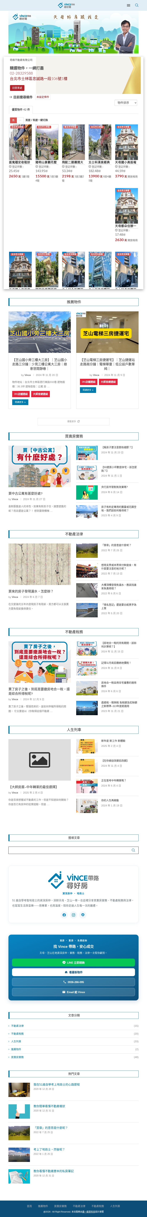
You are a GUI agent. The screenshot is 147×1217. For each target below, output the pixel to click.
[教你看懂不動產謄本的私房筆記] (19, 1176)
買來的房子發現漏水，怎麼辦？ (31, 591)
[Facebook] (64, 915)
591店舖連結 (21, 394)
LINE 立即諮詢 (76, 962)
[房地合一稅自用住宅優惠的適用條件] (87, 688)
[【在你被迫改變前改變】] (87, 766)
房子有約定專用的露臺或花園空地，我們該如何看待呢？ (118, 508)
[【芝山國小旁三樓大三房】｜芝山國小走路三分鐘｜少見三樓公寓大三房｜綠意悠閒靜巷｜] (39, 332)
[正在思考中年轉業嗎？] (87, 786)
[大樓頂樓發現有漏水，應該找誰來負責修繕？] (87, 590)
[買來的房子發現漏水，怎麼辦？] (39, 564)
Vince (28, 375)
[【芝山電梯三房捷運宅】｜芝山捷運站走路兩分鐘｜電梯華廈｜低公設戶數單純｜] (107, 332)
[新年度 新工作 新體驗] (87, 746)
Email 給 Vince (76, 992)
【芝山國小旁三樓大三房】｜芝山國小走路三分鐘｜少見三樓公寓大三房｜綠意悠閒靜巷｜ (39, 364)
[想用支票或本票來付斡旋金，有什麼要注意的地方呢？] (87, 570)
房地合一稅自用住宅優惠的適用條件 (118, 684)
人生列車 (75, 1041)
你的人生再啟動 (110, 800)
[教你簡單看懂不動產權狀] (19, 1111)
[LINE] (82, 915)
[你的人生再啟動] (87, 806)
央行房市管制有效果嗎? (114, 487)
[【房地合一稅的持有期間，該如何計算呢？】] (87, 648)
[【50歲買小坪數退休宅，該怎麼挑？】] (87, 473)
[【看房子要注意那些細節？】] (87, 453)
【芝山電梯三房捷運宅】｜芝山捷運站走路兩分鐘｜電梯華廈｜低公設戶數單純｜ (107, 364)
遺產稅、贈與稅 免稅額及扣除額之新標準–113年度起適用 (119, 704)
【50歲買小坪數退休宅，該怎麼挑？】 (119, 469)
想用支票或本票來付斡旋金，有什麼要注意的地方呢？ (118, 567)
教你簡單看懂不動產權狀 (49, 1106)
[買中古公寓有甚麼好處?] (39, 466)
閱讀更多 (19, 402)
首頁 (29, 1206)
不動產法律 (75, 1025)
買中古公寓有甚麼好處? (25, 493)
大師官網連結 (40, 394)
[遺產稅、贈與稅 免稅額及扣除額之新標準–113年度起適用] (87, 708)
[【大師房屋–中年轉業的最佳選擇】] (39, 760)
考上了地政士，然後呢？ (49, 1149)
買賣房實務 (75, 1057)
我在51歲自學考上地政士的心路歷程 (57, 1084)
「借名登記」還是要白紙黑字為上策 (118, 606)
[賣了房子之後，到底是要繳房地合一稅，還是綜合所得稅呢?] (39, 662)
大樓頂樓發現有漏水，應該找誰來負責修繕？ (118, 586)
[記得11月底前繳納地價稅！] (87, 668)
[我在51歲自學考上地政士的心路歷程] (19, 1090)
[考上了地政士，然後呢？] (19, 1155)
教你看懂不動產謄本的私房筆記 (54, 1171)
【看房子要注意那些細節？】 (117, 447)
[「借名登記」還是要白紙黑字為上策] (87, 610)
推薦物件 (75, 1049)
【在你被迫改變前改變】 (115, 760)
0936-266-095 (76, 982)
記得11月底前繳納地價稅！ (116, 662)
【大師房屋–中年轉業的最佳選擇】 (33, 787)
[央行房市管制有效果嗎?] (87, 492)
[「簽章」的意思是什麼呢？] (87, 550)
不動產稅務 (75, 1033)
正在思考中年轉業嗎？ (113, 780)
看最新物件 (76, 972)
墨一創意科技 (88, 1212)
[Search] (137, 5)
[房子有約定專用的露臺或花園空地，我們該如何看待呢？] (87, 512)
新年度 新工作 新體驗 (113, 740)
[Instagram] (73, 915)
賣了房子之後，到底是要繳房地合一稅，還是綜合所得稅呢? (39, 691)
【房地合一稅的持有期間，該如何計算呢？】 (118, 644)
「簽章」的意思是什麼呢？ (116, 545)
